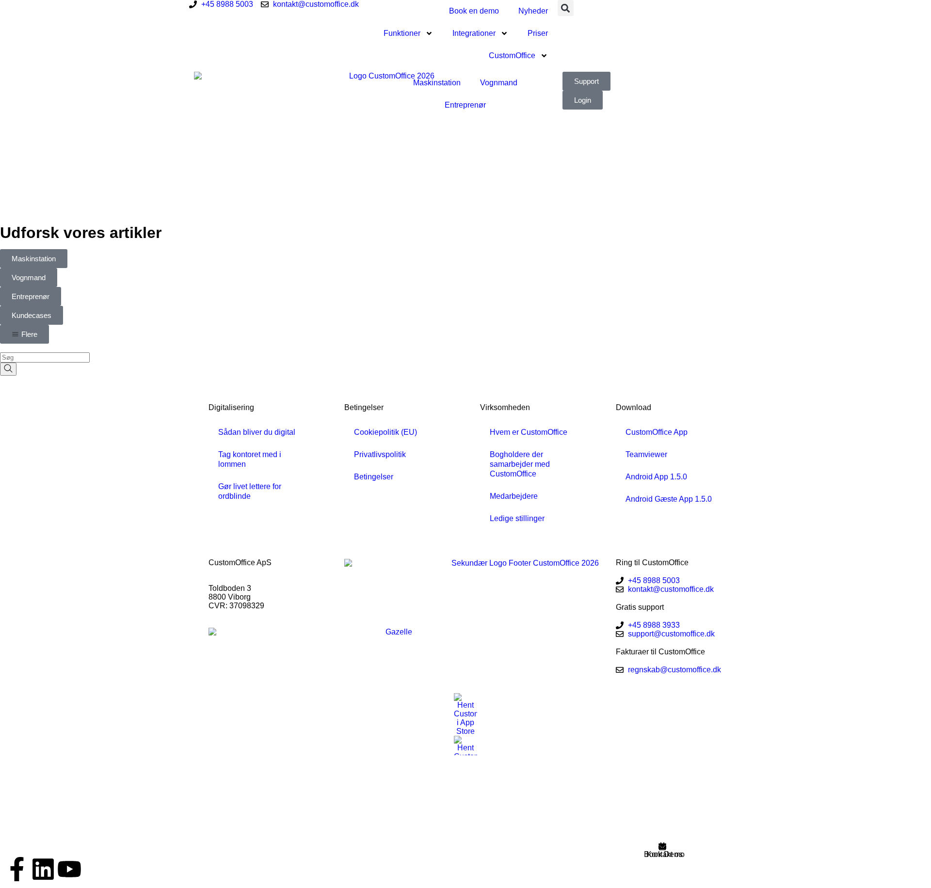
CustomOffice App (657, 432)
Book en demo (474, 11)
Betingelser (373, 477)
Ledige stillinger (517, 518)
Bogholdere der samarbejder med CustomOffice (520, 464)
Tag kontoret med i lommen (249, 459)
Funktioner (402, 33)
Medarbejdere (514, 496)
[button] (566, 8)
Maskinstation (437, 83)
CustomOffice (512, 55)
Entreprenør (465, 105)
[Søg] (8, 369)
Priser (538, 33)
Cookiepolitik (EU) (385, 432)
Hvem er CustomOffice (528, 432)
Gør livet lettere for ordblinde (249, 491)
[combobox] (45, 357)
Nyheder (533, 11)
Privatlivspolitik (380, 454)
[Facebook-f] (17, 869)
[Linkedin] (43, 869)
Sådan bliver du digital (256, 432)
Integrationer (474, 33)
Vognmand (498, 83)
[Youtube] (69, 869)
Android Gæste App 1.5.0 (669, 499)
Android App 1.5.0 (656, 477)
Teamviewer (646, 454)
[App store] (465, 714)
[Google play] (465, 745)
